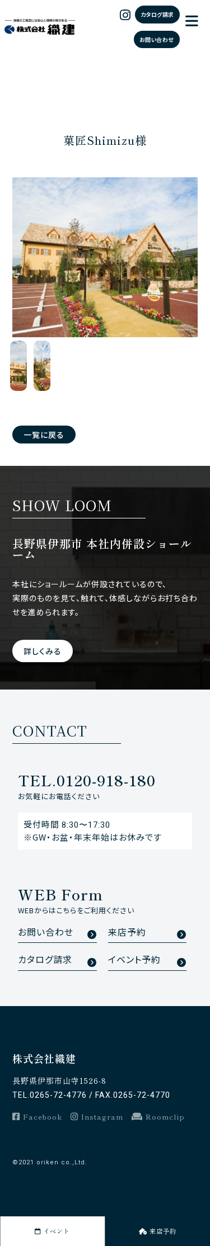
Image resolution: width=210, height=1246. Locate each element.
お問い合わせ (156, 39)
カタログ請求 (157, 14)
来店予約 (127, 932)
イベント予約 (134, 960)
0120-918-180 (87, 780)
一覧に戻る (44, 434)
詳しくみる (43, 651)
